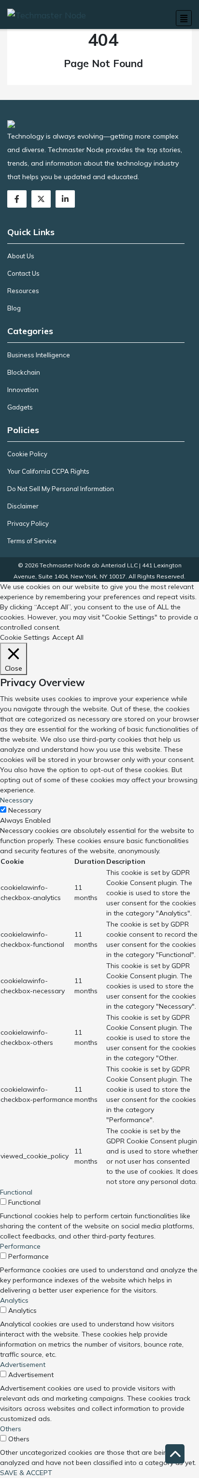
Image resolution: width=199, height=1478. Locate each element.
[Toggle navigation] (184, 18)
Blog (14, 308)
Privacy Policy (28, 523)
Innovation (23, 390)
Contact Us (23, 273)
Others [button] (10, 1428)
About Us (20, 256)
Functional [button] (16, 1192)
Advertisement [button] (22, 1364)
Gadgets (20, 407)
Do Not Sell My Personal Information (60, 489)
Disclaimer (23, 506)
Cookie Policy (27, 454)
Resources (23, 291)
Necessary (24, 810)
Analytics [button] (14, 1300)
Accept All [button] (68, 637)
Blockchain (23, 372)
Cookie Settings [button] (25, 637)
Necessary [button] (16, 800)
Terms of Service (32, 541)
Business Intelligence (38, 355)
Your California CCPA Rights (48, 471)
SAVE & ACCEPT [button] (26, 1472)
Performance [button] (20, 1246)
